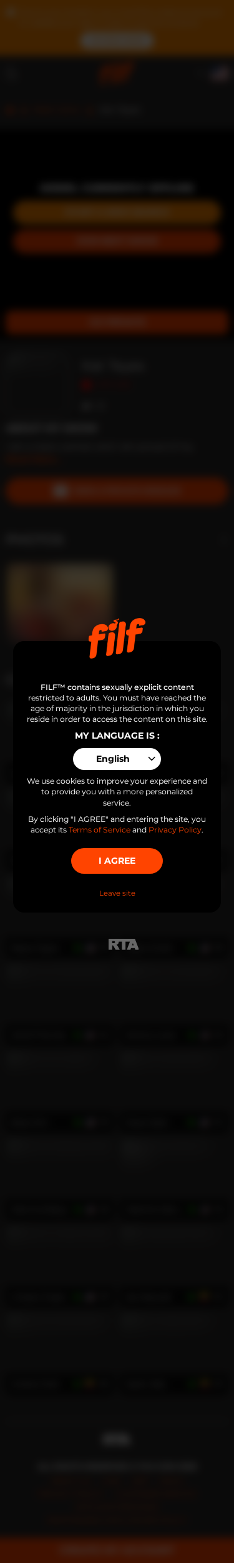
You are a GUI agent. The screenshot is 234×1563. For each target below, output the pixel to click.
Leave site (117, 893)
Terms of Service (99, 829)
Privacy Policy (175, 829)
